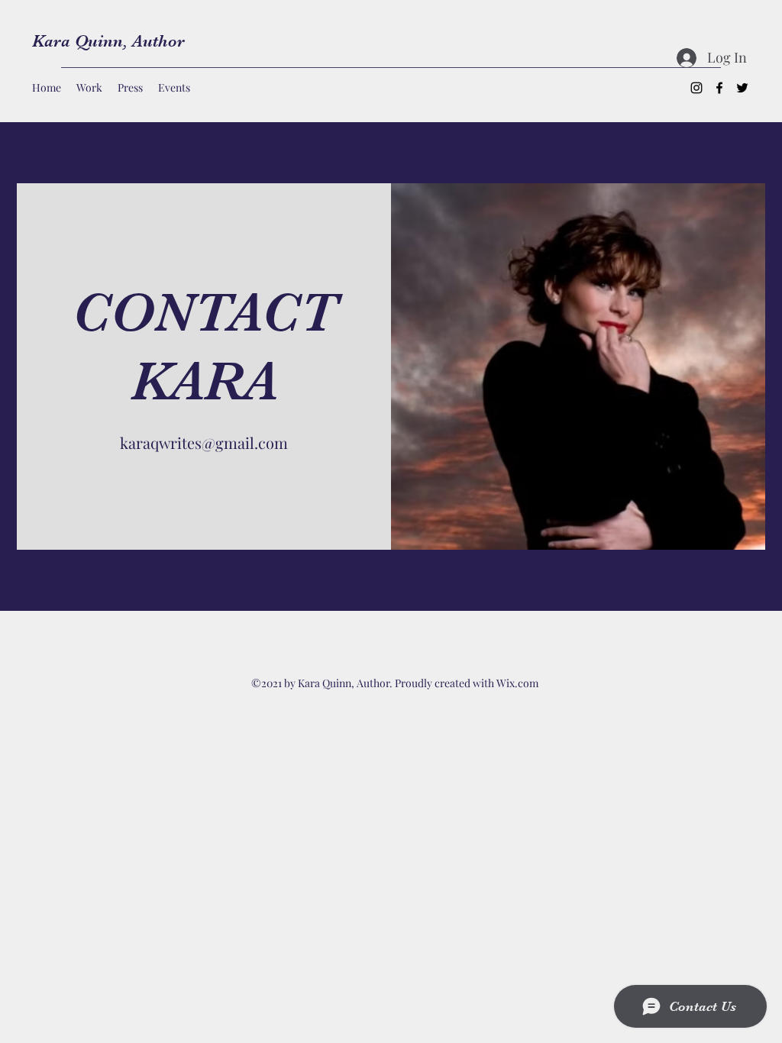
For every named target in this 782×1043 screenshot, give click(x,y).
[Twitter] (742, 87)
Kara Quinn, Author (108, 40)
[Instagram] (696, 87)
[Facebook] (719, 87)
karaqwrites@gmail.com (204, 442)
